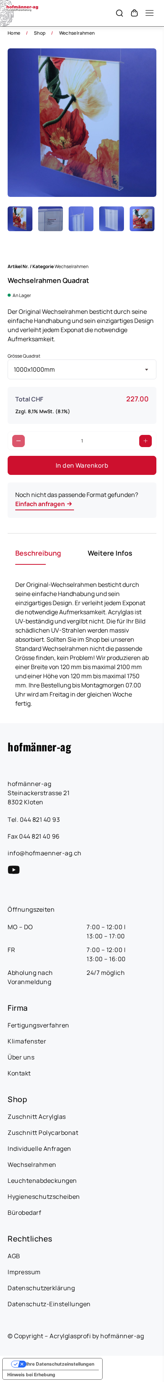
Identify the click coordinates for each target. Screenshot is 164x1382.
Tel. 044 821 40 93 (34, 819)
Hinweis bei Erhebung (31, 1374)
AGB (14, 1256)
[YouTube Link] (14, 870)
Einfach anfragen (40, 504)
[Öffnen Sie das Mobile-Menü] (149, 13)
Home (14, 33)
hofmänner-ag (39, 746)
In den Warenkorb (82, 465)
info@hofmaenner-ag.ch (45, 853)
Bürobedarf (24, 1212)
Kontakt (19, 1073)
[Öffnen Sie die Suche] (119, 13)
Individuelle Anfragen (39, 1148)
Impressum (24, 1272)
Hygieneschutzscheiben (44, 1196)
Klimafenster (27, 1041)
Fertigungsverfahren (38, 1025)
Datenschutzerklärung (41, 1288)
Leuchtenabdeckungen (42, 1180)
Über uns (21, 1057)
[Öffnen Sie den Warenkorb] (134, 13)
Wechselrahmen (77, 33)
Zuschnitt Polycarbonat (43, 1132)
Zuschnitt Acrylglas (37, 1116)
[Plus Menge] (145, 441)
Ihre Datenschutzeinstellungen (60, 1364)
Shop (39, 33)
